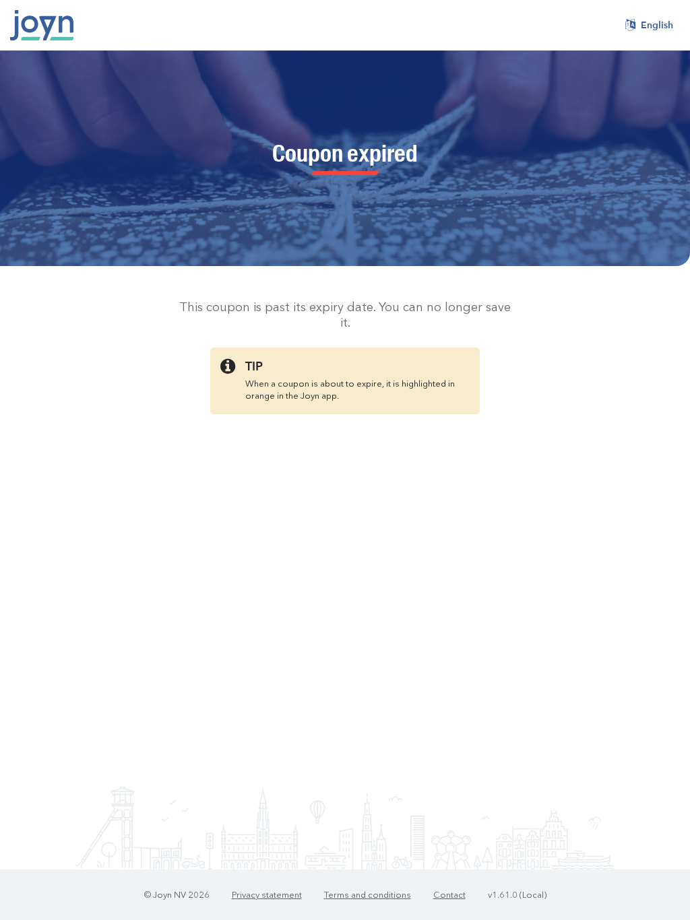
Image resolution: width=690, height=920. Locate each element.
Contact (449, 895)
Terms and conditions (367, 895)
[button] (649, 26)
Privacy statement (267, 895)
